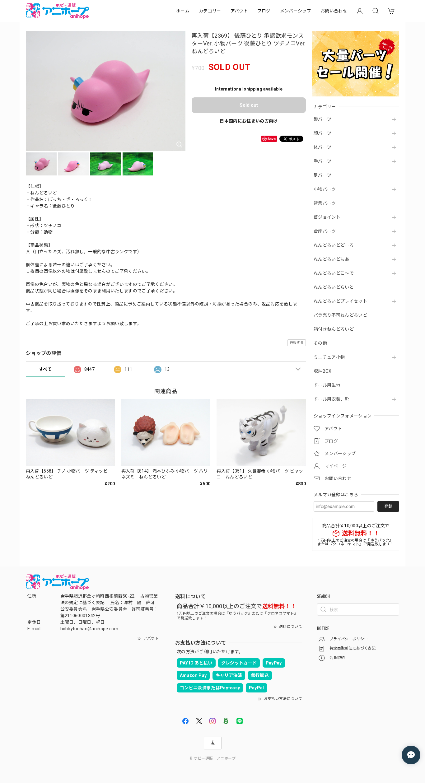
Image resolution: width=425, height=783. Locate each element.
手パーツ (322, 161)
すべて (45, 369)
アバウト (239, 10)
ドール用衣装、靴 (331, 399)
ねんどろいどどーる (334, 245)
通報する (297, 343)
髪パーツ (322, 119)
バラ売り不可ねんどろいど (340, 315)
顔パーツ (322, 133)
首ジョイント (327, 217)
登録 (388, 506)
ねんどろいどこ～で (334, 273)
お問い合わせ (333, 10)
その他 (320, 343)
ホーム (182, 10)
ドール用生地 (327, 385)
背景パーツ (325, 203)
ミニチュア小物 (329, 357)
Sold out (249, 105)
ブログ (264, 10)
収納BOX (323, 371)
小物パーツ (325, 189)
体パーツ (322, 147)
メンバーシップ (295, 10)
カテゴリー (210, 10)
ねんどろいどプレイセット (340, 301)
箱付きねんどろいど (334, 329)
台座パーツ (325, 231)
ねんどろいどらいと (334, 287)
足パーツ (322, 175)
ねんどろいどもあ (331, 259)
